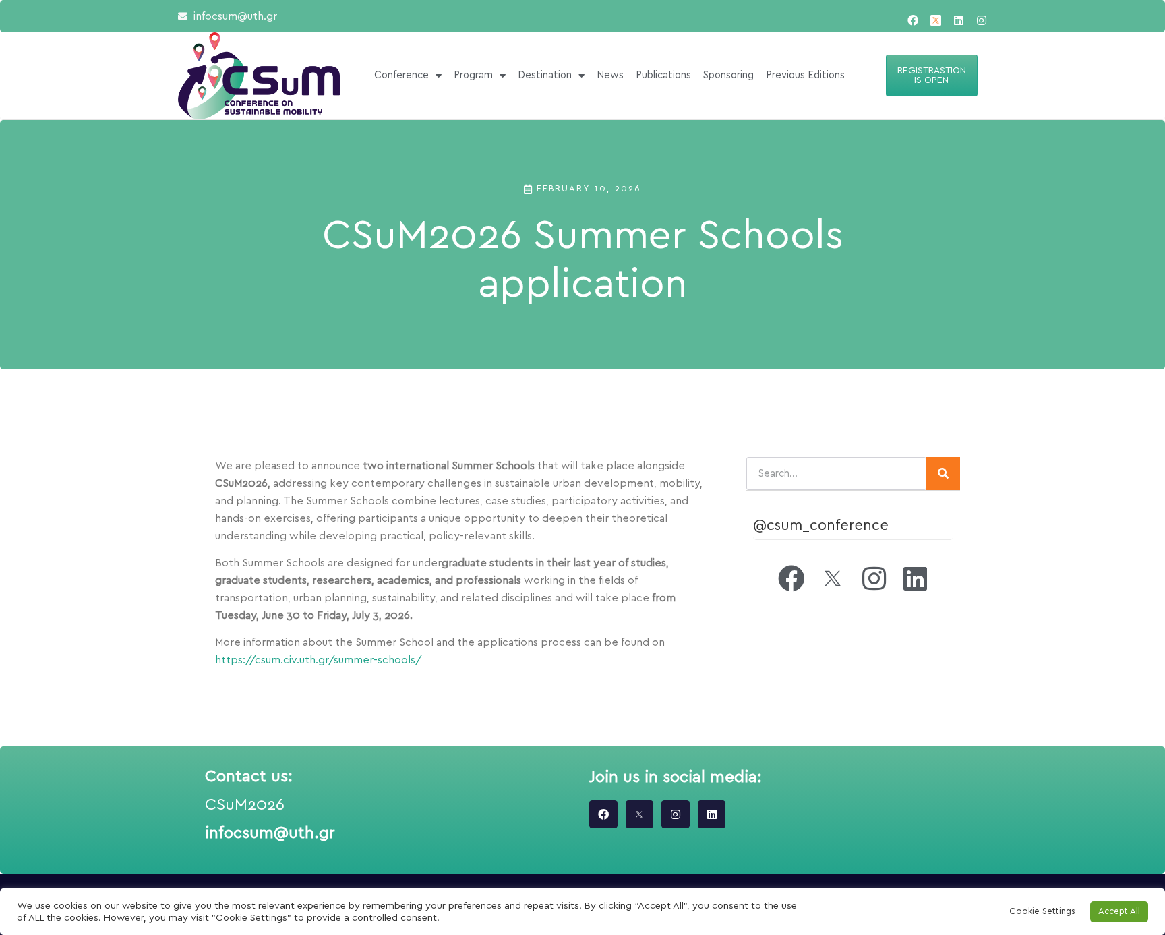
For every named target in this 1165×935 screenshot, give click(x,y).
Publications (663, 75)
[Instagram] (981, 20)
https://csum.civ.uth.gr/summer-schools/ (318, 660)
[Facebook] (912, 20)
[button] (932, 75)
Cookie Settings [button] (1042, 911)
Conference (401, 75)
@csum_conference (821, 525)
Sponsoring (728, 75)
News (610, 75)
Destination (545, 75)
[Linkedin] (958, 20)
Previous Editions (805, 75)
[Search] (943, 473)
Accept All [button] (1119, 911)
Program (473, 75)
